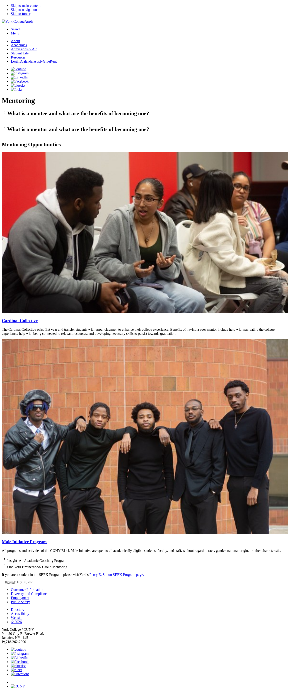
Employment (20, 598)
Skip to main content (25, 5)
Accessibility (20, 614)
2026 (16, 622)
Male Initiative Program (24, 541)
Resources (18, 57)
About (15, 41)
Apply (29, 21)
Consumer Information (27, 590)
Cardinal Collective (20, 320)
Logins (16, 61)
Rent (53, 61)
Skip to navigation (24, 10)
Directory (17, 609)
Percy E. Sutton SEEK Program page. (116, 575)
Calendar (27, 61)
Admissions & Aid (24, 49)
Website (16, 618)
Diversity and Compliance (29, 594)
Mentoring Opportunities (31, 144)
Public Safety (20, 602)
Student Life (20, 53)
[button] (145, 113)
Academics (19, 45)
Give (46, 61)
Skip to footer (20, 14)
